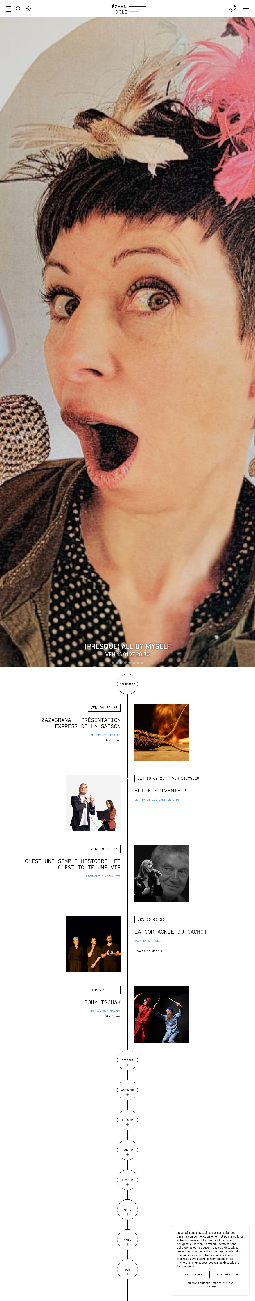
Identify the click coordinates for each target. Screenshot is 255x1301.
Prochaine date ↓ (149, 950)
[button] (113, 662)
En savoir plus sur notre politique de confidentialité (210, 1284)
